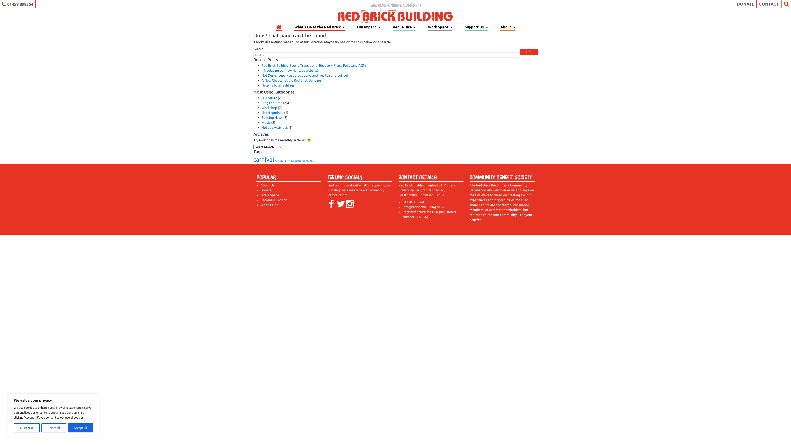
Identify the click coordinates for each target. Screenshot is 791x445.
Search (258, 49)
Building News (272, 117)
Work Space (438, 27)
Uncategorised (272, 113)
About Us (268, 185)
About (506, 27)
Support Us (475, 27)
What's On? (269, 205)
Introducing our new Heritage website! (290, 70)
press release (298, 161)
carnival (263, 159)
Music (266, 122)
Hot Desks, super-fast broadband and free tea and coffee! (305, 75)
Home (279, 28)
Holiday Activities (275, 127)
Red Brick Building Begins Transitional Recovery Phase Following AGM (314, 65)
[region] (53, 415)
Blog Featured (272, 103)
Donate (745, 4)
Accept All (80, 428)
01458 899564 (20, 4)
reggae (310, 161)
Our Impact (367, 27)
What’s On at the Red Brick (318, 27)
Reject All (54, 428)
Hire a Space (270, 195)
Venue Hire (403, 27)
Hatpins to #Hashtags (278, 85)
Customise (27, 428)
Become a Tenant (274, 200)
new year (279, 161)
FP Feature (269, 98)
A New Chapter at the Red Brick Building (291, 80)
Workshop (269, 108)
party (287, 161)
